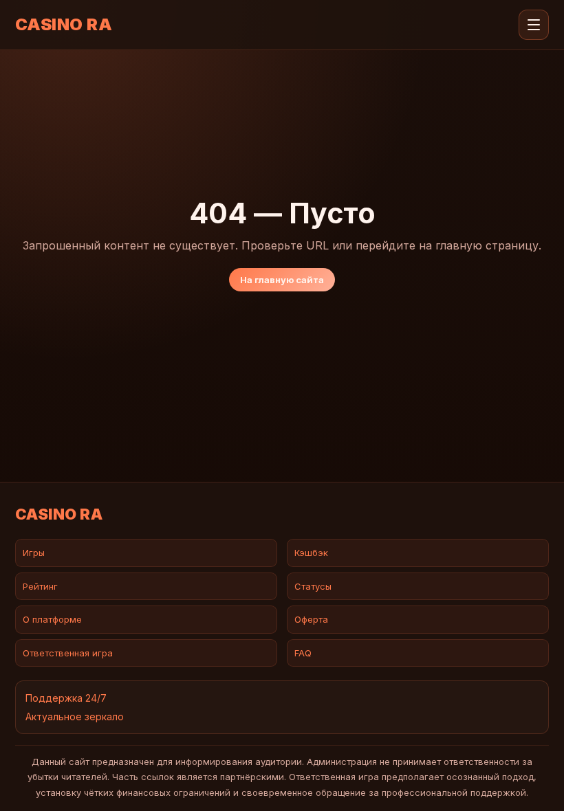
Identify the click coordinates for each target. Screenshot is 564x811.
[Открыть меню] (534, 25)
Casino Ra (63, 25)
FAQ (303, 652)
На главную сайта (282, 279)
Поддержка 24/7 (66, 698)
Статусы (313, 586)
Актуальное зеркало (74, 716)
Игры (34, 552)
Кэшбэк (311, 552)
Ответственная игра (68, 652)
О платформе (52, 619)
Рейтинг (40, 586)
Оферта (311, 619)
